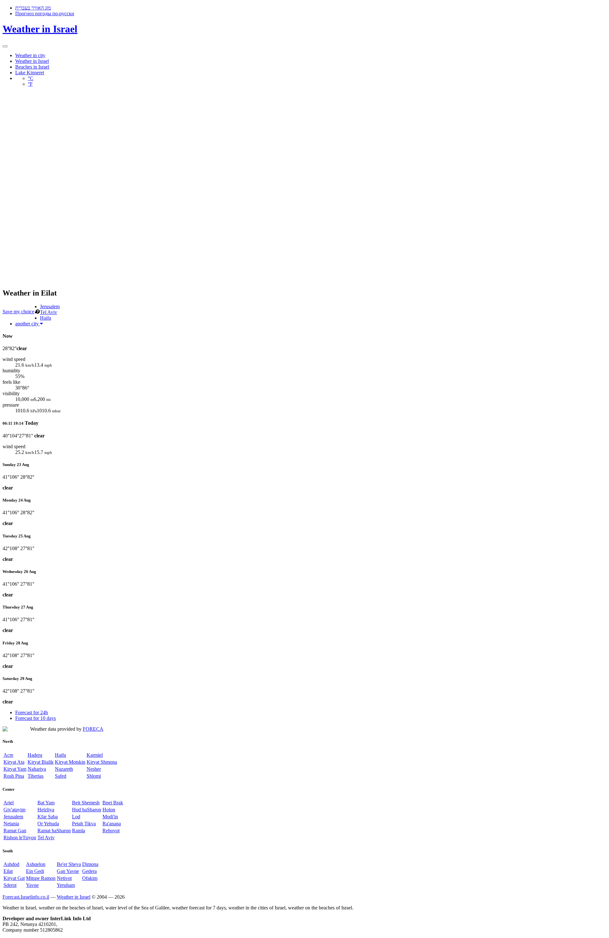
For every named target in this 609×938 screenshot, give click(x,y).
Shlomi (94, 776)
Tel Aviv (48, 312)
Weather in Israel (40, 29)
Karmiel (95, 755)
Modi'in (110, 816)
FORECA (93, 729)
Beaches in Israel (32, 67)
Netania (11, 823)
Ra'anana (111, 823)
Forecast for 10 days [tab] (35, 718)
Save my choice (18, 311)
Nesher (94, 769)
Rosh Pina (13, 776)
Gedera (89, 871)
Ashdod (11, 864)
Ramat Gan (14, 830)
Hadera (35, 755)
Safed (60, 776)
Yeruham (66, 885)
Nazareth (64, 769)
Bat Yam (46, 802)
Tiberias (35, 776)
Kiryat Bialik (41, 762)
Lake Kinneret (29, 72)
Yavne (32, 885)
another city (27, 323)
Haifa (45, 318)
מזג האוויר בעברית (33, 7)
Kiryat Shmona (102, 762)
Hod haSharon (86, 809)
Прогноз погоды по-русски (44, 13)
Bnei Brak (112, 802)
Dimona (90, 864)
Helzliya (45, 809)
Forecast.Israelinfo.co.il (26, 897)
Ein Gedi (35, 871)
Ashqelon (35, 864)
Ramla (78, 830)
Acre (8, 755)
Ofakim (89, 878)
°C (30, 78)
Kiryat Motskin (70, 762)
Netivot (64, 878)
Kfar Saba (47, 816)
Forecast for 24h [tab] (31, 712)
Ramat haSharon (54, 830)
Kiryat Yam (14, 769)
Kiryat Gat (14, 878)
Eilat (8, 871)
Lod (76, 816)
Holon (108, 809)
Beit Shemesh (86, 802)
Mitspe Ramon (41, 878)
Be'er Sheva (69, 864)
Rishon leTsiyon (19, 837)
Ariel (8, 802)
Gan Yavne (68, 871)
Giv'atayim (14, 809)
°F (30, 84)
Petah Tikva (84, 823)
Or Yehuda (48, 823)
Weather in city (30, 55)
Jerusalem (50, 306)
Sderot (9, 885)
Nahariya (37, 769)
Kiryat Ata (13, 762)
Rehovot (111, 830)
